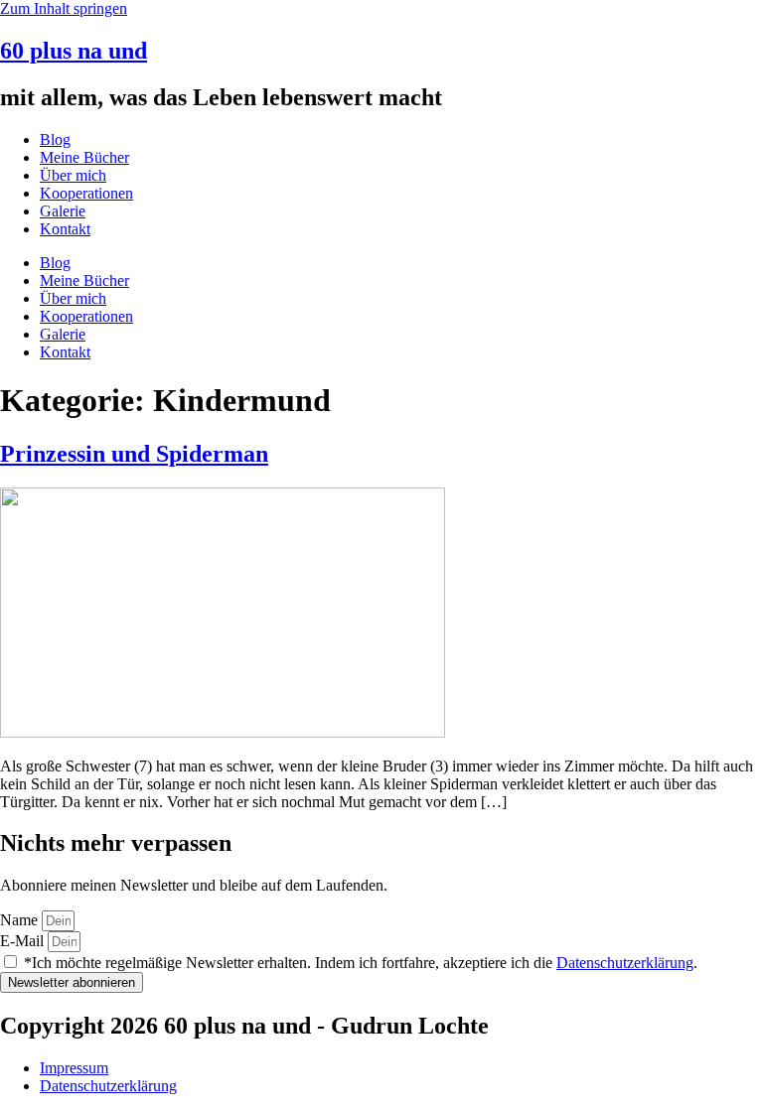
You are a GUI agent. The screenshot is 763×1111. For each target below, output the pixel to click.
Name (21, 919)
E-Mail (24, 940)
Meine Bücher (84, 157)
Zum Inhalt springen (63, 8)
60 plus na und (73, 51)
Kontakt (65, 228)
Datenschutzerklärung (624, 962)
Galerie (62, 211)
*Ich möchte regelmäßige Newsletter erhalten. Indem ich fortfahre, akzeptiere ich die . (360, 962)
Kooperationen (86, 193)
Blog (55, 139)
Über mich (73, 175)
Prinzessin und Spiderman (134, 454)
